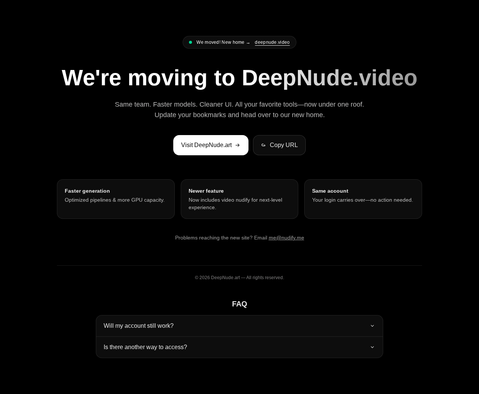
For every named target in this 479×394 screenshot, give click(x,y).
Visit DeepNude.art (206, 145)
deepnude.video (272, 42)
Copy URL (284, 145)
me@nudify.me (286, 238)
